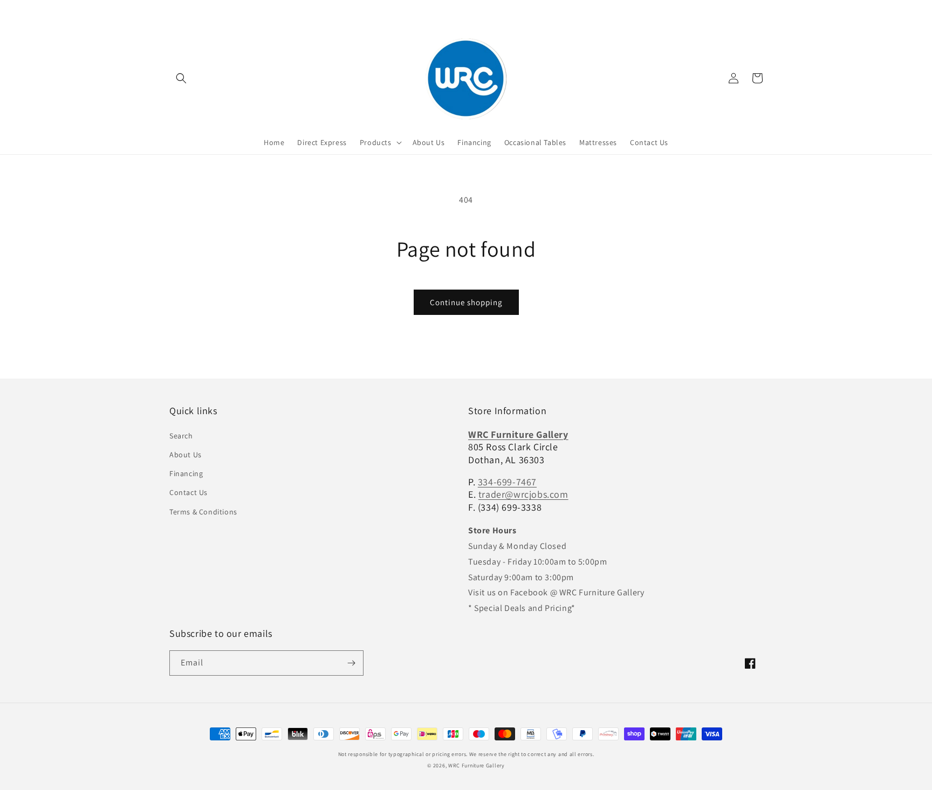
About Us (185, 454)
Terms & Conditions (203, 512)
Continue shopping (466, 302)
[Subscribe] (351, 663)
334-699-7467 (507, 482)
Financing (186, 473)
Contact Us (188, 492)
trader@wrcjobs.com (523, 494)
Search (181, 436)
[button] (181, 78)
